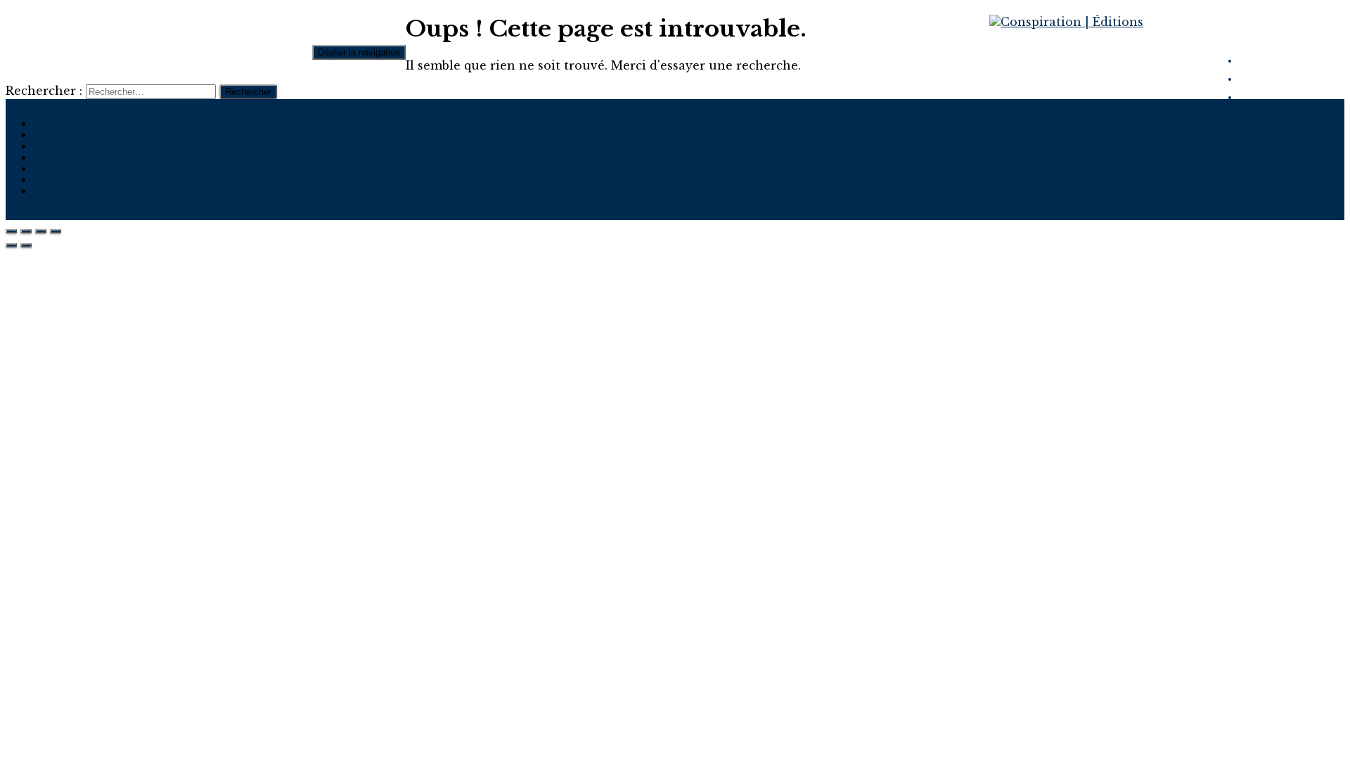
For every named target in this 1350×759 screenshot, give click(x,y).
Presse (53, 168)
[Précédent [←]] (11, 245)
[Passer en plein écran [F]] (40, 231)
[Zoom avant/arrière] (55, 231)
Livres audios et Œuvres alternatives (145, 157)
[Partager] (26, 231)
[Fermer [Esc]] (11, 231)
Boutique (62, 179)
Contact (58, 190)
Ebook (52, 145)
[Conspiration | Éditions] (1066, 22)
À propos (61, 123)
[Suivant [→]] (26, 245)
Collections (68, 134)
